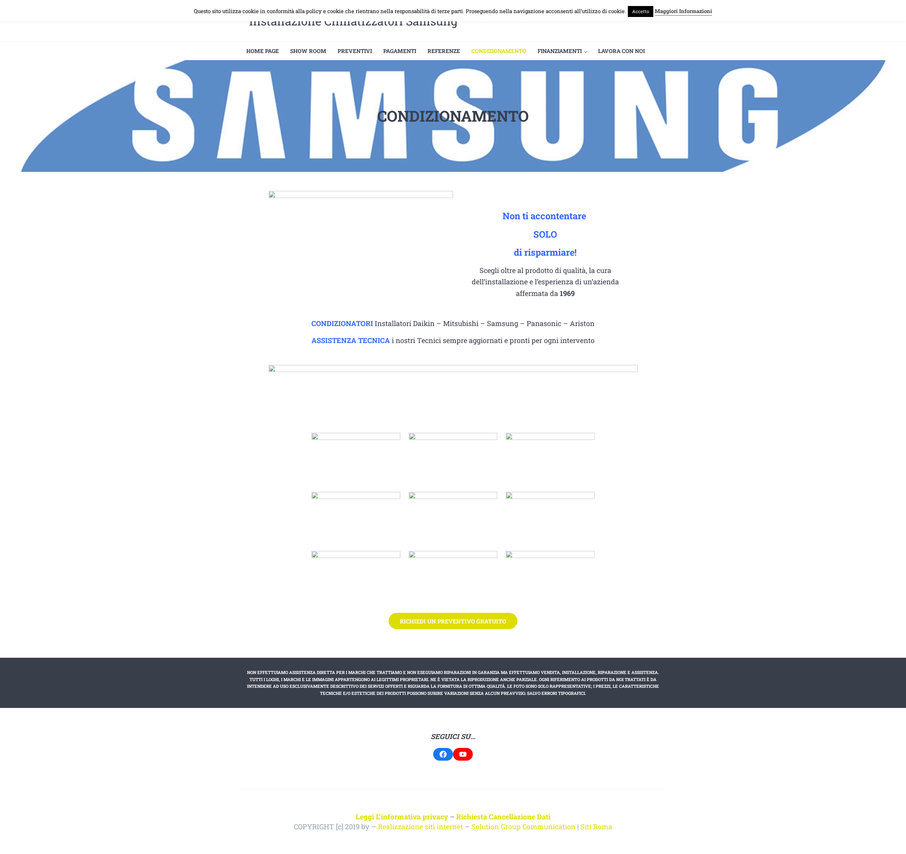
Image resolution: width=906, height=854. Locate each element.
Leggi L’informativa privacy (402, 816)
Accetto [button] (640, 11)
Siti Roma (596, 826)
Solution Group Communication (523, 826)
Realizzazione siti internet (420, 826)
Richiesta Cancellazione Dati (503, 816)
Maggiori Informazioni (683, 10)
